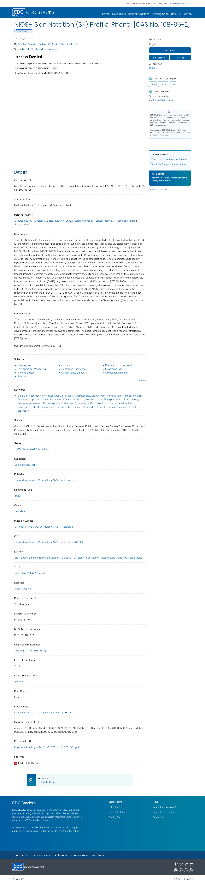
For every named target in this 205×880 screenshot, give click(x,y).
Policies (59, 855)
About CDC (41, 855)
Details (153, 68)
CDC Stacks (22, 803)
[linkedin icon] (190, 863)
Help (174, 14)
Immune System (26, 372)
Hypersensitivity (114, 369)
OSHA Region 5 (44, 526)
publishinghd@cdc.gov (161, 100)
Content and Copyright (164, 807)
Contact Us (158, 817)
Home (106, 14)
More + (142, 380)
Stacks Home (115, 801)
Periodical (20, 511)
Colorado (20, 526)
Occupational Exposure (74, 372)
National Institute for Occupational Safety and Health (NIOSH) (49, 542)
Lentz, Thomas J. (105, 220)
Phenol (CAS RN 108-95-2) (30, 650)
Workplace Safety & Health (30, 573)
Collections (119, 14)
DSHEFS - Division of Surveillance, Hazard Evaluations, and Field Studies (102, 557)
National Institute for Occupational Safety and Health (44, 480)
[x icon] (180, 863)
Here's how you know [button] (182, 3)
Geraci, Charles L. (83, 220)
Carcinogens (24, 365)
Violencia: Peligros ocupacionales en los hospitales (170, 164)
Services (19, 681)
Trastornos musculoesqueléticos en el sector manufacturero (170, 159)
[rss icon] (190, 870)
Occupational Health (116, 372)
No (173, 84)
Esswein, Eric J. (68, 44)
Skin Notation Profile (26, 464)
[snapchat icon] (185, 870)
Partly (163, 84)
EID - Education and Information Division (37, 557)
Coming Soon (160, 14)
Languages (78, 855)
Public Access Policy (163, 812)
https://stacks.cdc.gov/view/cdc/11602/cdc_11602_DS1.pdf (46, 747)
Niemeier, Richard (126, 220)
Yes (153, 84)
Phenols (21, 376)
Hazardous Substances (74, 369)
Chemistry (67, 365)
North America (23, 588)
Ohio (29, 526)
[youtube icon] (175, 870)
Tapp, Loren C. (23, 224)
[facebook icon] (175, 863)
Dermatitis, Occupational (118, 365)
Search (187, 14)
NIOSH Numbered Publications (39, 49)
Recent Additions (138, 14)
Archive (97, 855)
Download (170, 50)
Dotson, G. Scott (48, 44)
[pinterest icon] (180, 870)
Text (17, 495)
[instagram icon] (185, 863)
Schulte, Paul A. (27, 44)
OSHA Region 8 (64, 526)
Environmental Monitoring (31, 369)
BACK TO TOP (159, 189)
